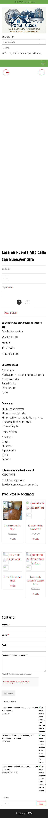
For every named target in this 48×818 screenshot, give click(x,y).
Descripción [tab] (10, 312)
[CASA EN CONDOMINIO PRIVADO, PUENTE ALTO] (42, 72)
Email (5, 645)
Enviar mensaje (8, 693)
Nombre (6, 624)
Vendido (10, 287)
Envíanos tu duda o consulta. (14, 655)
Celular (5, 635)
